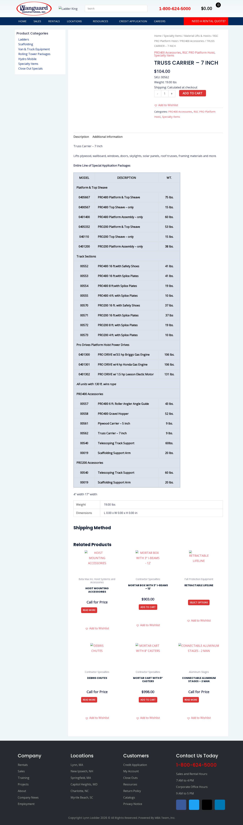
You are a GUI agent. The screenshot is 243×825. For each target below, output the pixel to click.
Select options (199, 602)
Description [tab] (81, 137)
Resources (100, 21)
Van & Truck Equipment (34, 49)
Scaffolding (25, 44)
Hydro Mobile (27, 59)
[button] (166, 105)
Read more (89, 610)
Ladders (23, 39)
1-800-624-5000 (196, 765)
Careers (159, 21)
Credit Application (133, 21)
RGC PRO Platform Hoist (198, 53)
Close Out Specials (30, 68)
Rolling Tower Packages (34, 54)
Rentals (54, 21)
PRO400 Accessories (192, 41)
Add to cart (193, 93)
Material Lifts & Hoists (197, 35)
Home (22, 21)
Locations (74, 21)
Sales (37, 21)
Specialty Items (28, 64)
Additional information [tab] (108, 137)
